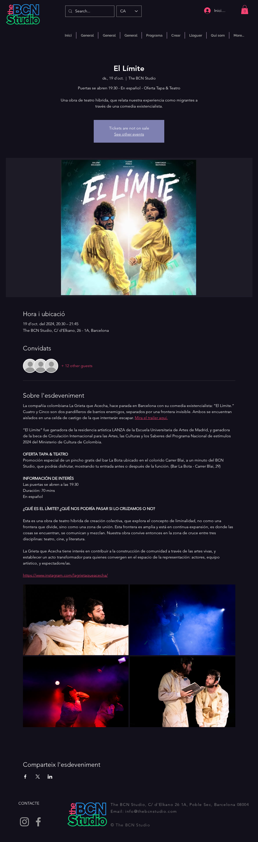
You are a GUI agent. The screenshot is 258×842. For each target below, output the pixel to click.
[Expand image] (75, 619)
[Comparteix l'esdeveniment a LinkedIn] (50, 777)
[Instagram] (24, 822)
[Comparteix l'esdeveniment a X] (37, 777)
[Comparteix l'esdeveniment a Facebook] (25, 777)
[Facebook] (38, 822)
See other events (129, 134)
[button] (244, 9)
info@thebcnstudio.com (151, 811)
